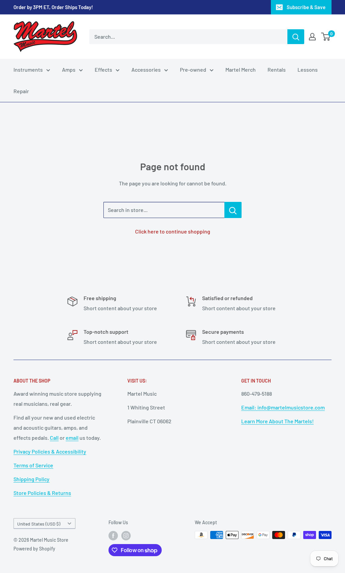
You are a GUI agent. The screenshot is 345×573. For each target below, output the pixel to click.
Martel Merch (240, 69)
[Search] (295, 36)
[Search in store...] (233, 210)
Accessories (146, 69)
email (72, 437)
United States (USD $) (38, 524)
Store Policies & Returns (42, 493)
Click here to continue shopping (172, 231)
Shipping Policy (31, 479)
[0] (326, 37)
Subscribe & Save (306, 7)
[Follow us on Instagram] (126, 535)
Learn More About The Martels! (277, 421)
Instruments (28, 69)
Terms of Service (33, 465)
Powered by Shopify (34, 548)
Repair (21, 91)
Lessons (307, 69)
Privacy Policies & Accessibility (49, 451)
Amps (68, 69)
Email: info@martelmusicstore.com (283, 407)
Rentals (277, 69)
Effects (103, 69)
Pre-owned (193, 69)
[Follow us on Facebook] (113, 535)
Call (54, 437)
